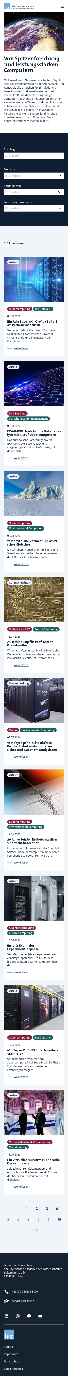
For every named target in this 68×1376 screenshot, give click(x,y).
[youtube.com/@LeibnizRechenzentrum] (40, 1316)
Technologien (12, 186)
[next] (34, 1230)
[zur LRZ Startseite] (19, 6)
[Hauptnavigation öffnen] (63, 6)
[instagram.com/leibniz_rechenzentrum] (18, 1316)
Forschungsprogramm (18, 202)
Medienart (10, 169)
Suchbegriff (11, 149)
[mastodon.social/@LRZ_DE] (29, 1316)
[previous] (14, 1208)
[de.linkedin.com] (6, 1316)
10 (59, 1219)
